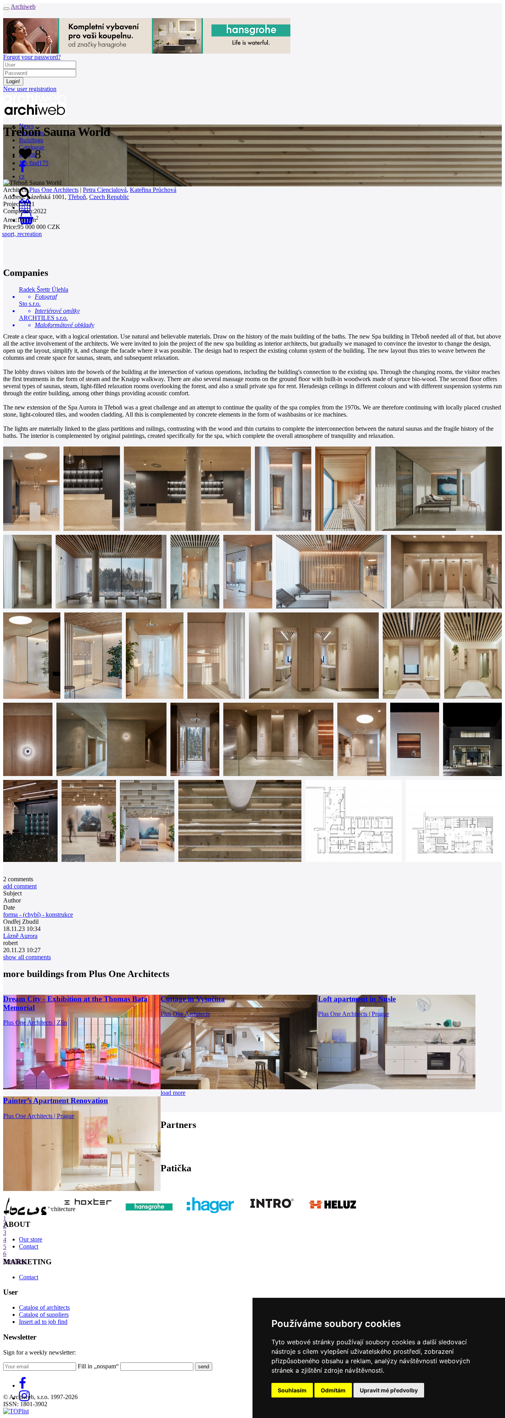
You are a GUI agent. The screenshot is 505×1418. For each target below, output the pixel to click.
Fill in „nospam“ (98, 1366)
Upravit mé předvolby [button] (389, 1390)
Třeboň (77, 197)
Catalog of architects (44, 1307)
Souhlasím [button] (292, 1390)
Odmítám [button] (333, 1390)
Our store (30, 1239)
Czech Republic (109, 197)
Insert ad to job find (43, 1321)
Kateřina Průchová (153, 189)
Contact (28, 1246)
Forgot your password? (32, 57)
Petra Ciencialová (105, 189)
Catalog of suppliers (44, 1314)
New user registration (29, 89)
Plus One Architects (54, 189)
